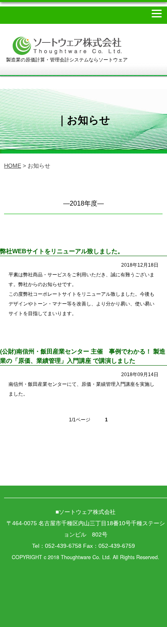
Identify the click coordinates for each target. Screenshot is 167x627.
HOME (12, 165)
